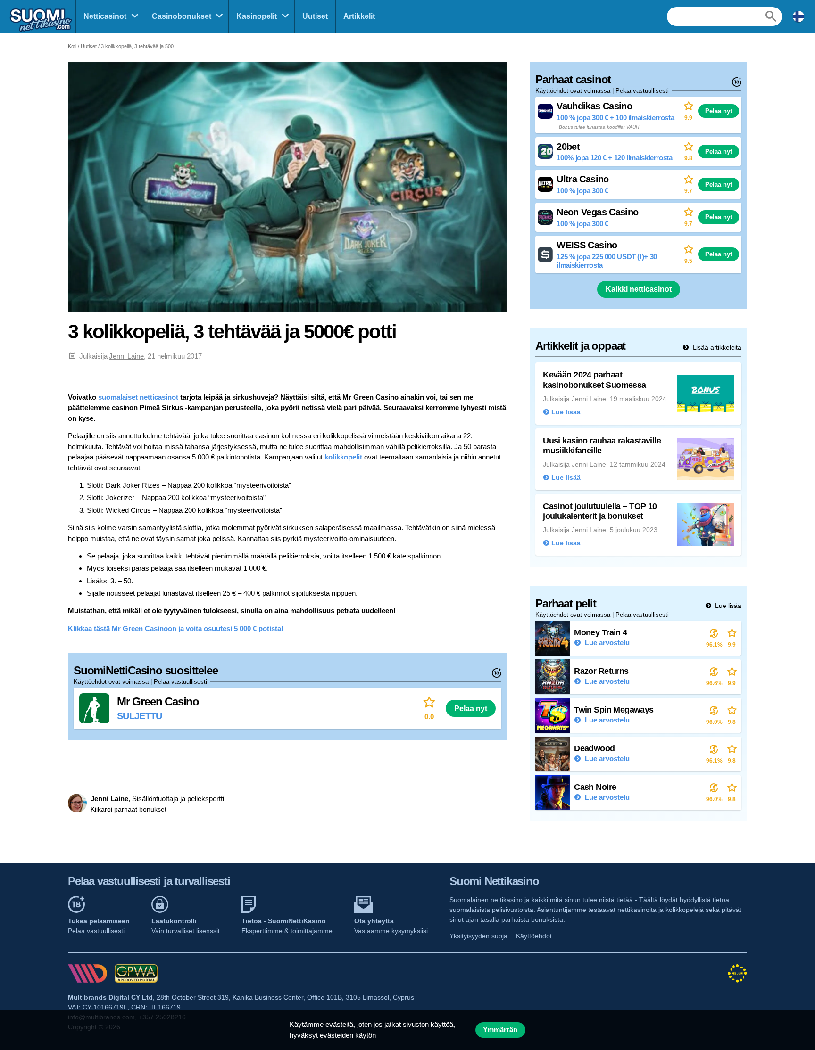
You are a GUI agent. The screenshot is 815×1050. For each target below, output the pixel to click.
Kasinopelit (256, 16)
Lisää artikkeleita (716, 347)
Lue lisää (727, 605)
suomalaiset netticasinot (138, 397)
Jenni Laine (126, 356)
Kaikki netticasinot (639, 289)
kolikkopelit (343, 457)
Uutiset (315, 16)
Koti (72, 46)
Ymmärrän (500, 1030)
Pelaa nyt (470, 708)
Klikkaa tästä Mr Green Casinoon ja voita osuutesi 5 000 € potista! (175, 628)
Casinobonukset (181, 16)
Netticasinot (104, 16)
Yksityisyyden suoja (478, 936)
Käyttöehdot (534, 936)
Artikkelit (359, 16)
